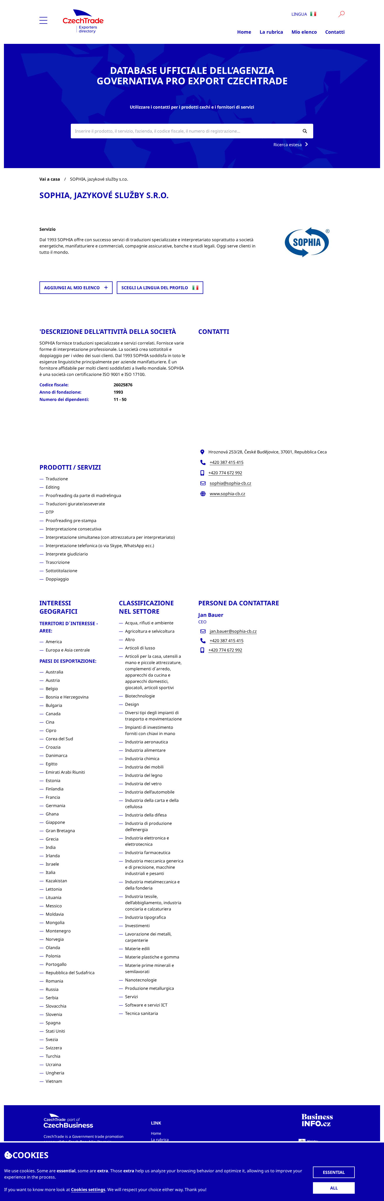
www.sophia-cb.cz (227, 493)
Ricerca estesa (288, 144)
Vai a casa (49, 179)
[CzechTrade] (114, 21)
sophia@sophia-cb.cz (230, 483)
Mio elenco (304, 32)
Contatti (335, 32)
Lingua (300, 14)
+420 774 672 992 (225, 473)
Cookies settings (88, 1189)
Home (244, 32)
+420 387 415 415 (226, 462)
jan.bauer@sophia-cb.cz (233, 631)
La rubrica (271, 32)
